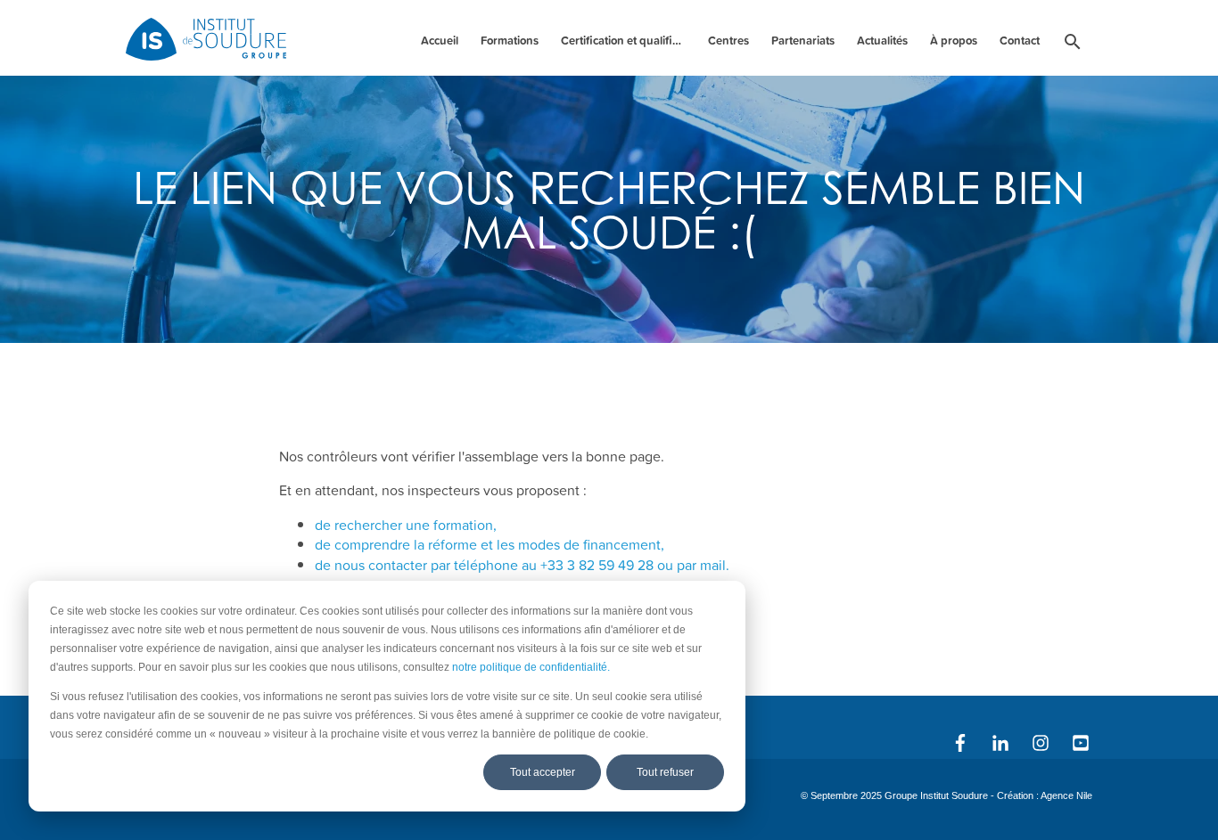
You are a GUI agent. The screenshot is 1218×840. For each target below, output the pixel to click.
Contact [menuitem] (1020, 40)
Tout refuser (665, 772)
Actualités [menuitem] (882, 40)
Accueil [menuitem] (439, 40)
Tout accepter (542, 772)
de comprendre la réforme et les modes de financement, (489, 544)
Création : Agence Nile (1044, 795)
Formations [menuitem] (510, 40)
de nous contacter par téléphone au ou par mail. (522, 564)
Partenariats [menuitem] (803, 40)
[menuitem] (1073, 45)
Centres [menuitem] (728, 40)
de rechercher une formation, (406, 524)
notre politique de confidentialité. (531, 667)
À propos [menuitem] (953, 40)
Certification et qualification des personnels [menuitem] (625, 40)
